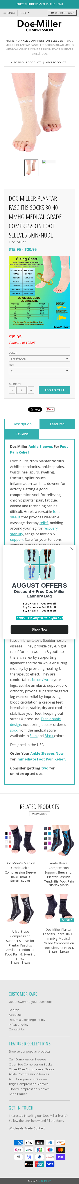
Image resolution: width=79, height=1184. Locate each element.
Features (57, 424)
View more (39, 813)
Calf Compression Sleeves (27, 1059)
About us (15, 1014)
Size (11, 365)
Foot (64, 446)
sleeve (15, 517)
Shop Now (39, 629)
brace (37, 679)
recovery (50, 528)
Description (22, 424)
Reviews (22, 434)
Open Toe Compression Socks (30, 1064)
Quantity (15, 384)
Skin (34, 735)
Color (13, 352)
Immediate (26, 759)
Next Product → (57, 62)
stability (16, 534)
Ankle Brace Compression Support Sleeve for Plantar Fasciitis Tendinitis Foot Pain (59, 872)
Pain (14, 452)
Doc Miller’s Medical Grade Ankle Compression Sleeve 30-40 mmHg (20, 870)
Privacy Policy (18, 1024)
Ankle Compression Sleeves (40, 40)
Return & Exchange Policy (27, 1019)
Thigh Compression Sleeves (28, 1084)
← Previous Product (26, 62)
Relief (24, 452)
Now (59, 753)
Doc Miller (17, 242)
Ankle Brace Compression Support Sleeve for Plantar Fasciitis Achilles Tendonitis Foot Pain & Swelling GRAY (20, 945)
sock (14, 730)
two (44, 768)
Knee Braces (18, 1093)
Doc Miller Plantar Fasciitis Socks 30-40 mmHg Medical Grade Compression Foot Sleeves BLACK (58, 938)
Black (49, 735)
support (16, 539)
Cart (64, 12)
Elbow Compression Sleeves (29, 1089)
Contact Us (17, 1029)
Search (14, 1010)
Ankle (34, 446)
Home (10, 40)
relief (44, 522)
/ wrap (47, 679)
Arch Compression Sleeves (28, 1079)
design (15, 724)
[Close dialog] (72, 549)
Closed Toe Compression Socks (31, 1069)
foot (56, 511)
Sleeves (46, 446)
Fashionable (51, 718)
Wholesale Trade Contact (27, 1128)
